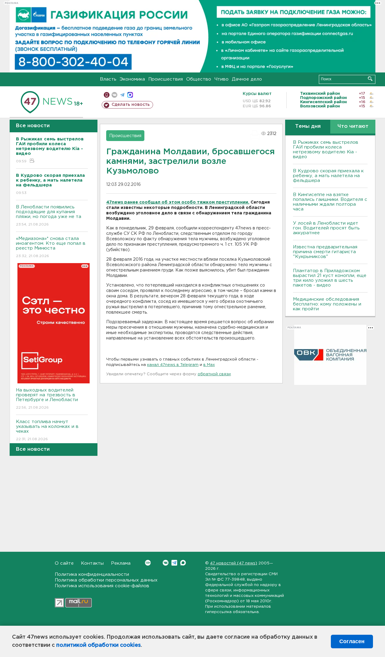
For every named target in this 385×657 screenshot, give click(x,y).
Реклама (121, 563)
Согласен (352, 641)
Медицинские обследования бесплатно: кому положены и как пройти (327, 304)
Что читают (352, 126)
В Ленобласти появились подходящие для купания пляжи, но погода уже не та (48, 215)
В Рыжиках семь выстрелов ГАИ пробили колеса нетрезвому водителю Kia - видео (325, 149)
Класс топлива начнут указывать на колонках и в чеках (47, 430)
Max (183, 563)
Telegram (174, 563)
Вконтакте (165, 563)
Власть (108, 79)
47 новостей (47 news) (233, 563)
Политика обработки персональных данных (106, 580)
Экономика (132, 79)
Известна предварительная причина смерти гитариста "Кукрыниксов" (325, 252)
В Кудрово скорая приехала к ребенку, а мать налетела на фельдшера (328, 176)
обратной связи (214, 374)
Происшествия (165, 79)
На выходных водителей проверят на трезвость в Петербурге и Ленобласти (47, 398)
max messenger (130, 95)
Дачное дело (247, 79)
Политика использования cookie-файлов (102, 586)
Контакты (92, 563)
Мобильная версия (106, 95)
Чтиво (221, 79)
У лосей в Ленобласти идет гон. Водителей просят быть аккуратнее (326, 228)
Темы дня (308, 126)
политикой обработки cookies (98, 645)
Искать (370, 78)
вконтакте (114, 95)
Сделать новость (131, 104)
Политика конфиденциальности (92, 574)
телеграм (122, 95)
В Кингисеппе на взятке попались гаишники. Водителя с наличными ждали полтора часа (330, 202)
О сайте (64, 563)
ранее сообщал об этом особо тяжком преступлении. (186, 202)
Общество (198, 79)
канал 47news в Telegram (173, 365)
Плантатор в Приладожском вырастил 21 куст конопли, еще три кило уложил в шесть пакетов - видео (329, 278)
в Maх (209, 365)
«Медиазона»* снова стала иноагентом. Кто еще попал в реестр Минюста (50, 247)
